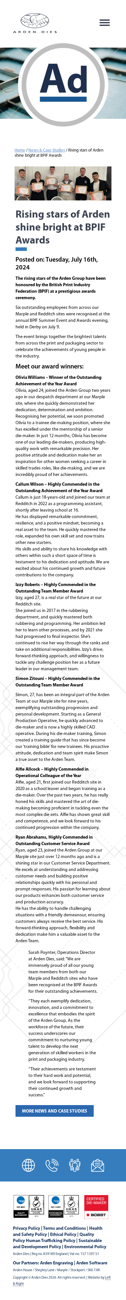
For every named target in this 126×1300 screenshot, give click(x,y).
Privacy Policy (26, 1228)
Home (20, 150)
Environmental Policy (85, 1247)
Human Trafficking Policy (50, 1240)
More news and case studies (54, 1111)
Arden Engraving (56, 1263)
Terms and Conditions (64, 1228)
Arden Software (91, 1263)
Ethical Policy (63, 1234)
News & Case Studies (46, 150)
